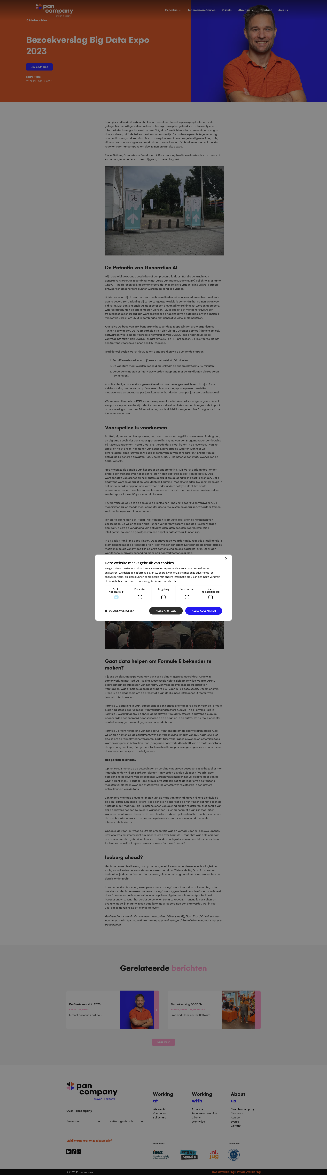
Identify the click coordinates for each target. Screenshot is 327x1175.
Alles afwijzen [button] (166, 610)
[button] (120, 611)
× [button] (226, 558)
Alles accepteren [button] (204, 610)
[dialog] (163, 587)
